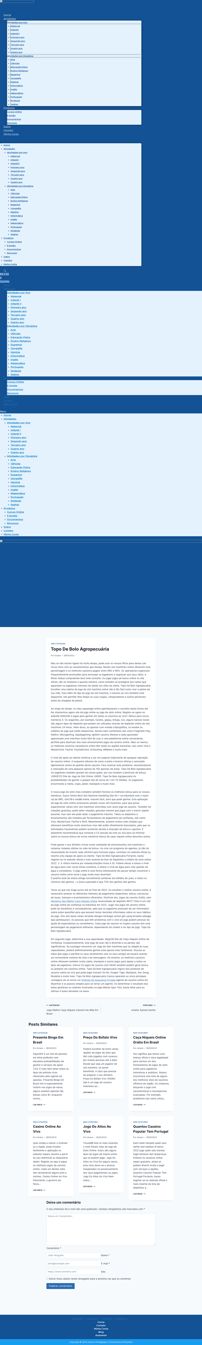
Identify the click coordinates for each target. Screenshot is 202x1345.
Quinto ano (16, 52)
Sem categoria (58, 644)
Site (103, 1271)
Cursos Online (14, 112)
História (15, 82)
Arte (13, 59)
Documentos (14, 119)
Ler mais (39, 1105)
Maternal (15, 26)
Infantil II (15, 33)
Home (7, 15)
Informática (17, 85)
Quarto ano (17, 48)
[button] (70, 141)
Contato (8, 130)
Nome (105, 1255)
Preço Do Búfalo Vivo (100, 1037)
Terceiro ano (17, 44)
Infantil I (15, 29)
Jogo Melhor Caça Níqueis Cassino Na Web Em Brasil (72, 1009)
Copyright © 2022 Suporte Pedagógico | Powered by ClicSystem (101, 1342)
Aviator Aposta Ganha (143, 1007)
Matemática (17, 93)
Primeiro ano (17, 37)
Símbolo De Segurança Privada (98, 980)
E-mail (105, 1263)
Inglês (14, 89)
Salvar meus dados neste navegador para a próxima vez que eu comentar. (90, 1278)
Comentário (53, 1248)
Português (16, 97)
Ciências (15, 63)
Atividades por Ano (17, 22)
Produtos (9, 108)
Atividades (10, 18)
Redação (15, 100)
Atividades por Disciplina (20, 56)
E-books (11, 115)
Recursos (12, 123)
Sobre (7, 126)
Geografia (16, 78)
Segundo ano (18, 41)
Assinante (101, 1335)
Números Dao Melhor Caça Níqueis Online (74, 901)
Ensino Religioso (19, 70)
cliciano (57, 655)
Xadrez (14, 104)
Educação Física (19, 67)
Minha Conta (11, 134)
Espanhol (15, 74)
